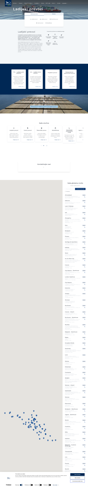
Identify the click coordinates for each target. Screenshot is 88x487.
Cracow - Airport (69, 311)
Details (84, 195)
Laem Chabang (69, 206)
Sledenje (53, 13)
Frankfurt (67, 426)
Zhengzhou (68, 218)
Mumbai (67, 324)
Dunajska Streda (69, 343)
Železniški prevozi (54, 19)
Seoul (66, 253)
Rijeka (66, 337)
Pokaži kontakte (80, 188)
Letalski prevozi (34, 19)
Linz (66, 457)
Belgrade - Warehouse (71, 331)
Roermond (68, 403)
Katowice (67, 288)
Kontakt (58, 3)
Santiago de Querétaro (71, 242)
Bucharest (68, 305)
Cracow (67, 265)
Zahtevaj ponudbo (34, 13)
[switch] (31, 485)
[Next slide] (47, 146)
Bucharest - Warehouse (71, 317)
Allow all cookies (77, 474)
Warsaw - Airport (69, 385)
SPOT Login (48, 3)
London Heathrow (70, 276)
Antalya (67, 293)
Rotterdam (68, 366)
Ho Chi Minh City (69, 258)
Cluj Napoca (68, 282)
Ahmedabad (68, 195)
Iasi (66, 212)
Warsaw (67, 397)
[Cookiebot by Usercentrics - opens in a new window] (8, 485)
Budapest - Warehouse (71, 409)
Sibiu (66, 432)
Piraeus (67, 236)
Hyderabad (68, 390)
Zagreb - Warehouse (70, 414)
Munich (67, 469)
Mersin (67, 420)
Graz (66, 225)
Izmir (66, 354)
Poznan (67, 463)
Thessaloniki (68, 451)
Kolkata (67, 247)
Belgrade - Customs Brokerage (70, 445)
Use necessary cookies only (77, 481)
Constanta (68, 372)
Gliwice (67, 361)
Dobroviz (67, 200)
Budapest (67, 230)
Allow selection (77, 477)
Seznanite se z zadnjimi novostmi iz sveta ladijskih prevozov (45, 106)
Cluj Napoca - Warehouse (72, 270)
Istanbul (67, 438)
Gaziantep (68, 348)
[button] (43, 145)
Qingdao (67, 378)
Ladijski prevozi (44, 19)
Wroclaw (67, 300)
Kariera (42, 3)
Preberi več (21, 86)
